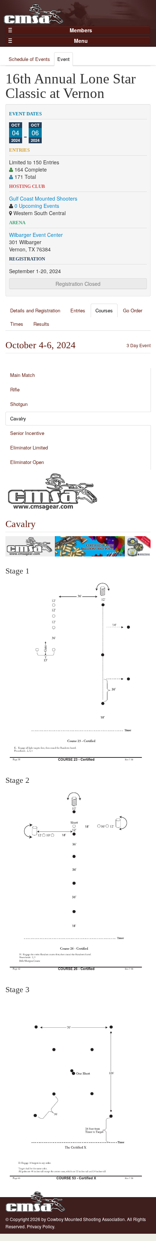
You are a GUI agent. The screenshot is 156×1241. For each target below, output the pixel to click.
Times (16, 323)
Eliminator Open (27, 462)
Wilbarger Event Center (36, 234)
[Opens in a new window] (52, 490)
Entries (77, 310)
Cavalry (18, 418)
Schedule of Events (29, 59)
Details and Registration (35, 310)
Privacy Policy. (41, 1226)
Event (63, 59)
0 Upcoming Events (37, 205)
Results (41, 323)
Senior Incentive (27, 433)
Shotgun (19, 403)
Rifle (15, 389)
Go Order (132, 310)
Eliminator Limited (29, 447)
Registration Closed (78, 283)
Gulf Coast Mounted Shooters (43, 198)
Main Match (22, 374)
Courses (104, 310)
